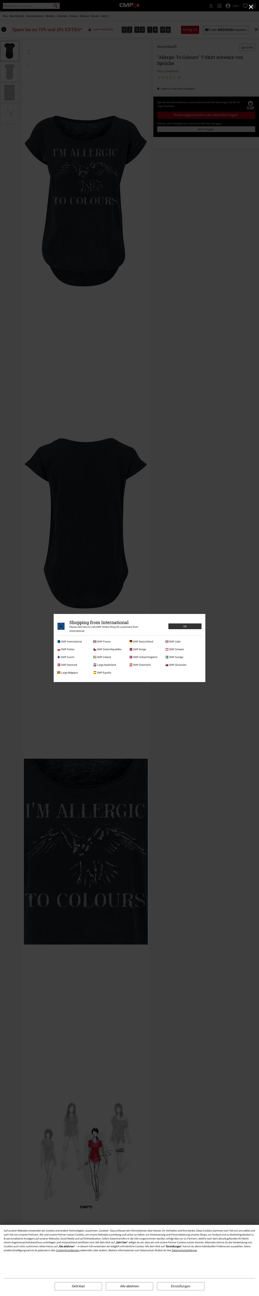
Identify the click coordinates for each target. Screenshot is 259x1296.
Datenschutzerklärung (184, 1250)
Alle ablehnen (129, 1286)
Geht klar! (78, 1286)
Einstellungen (180, 1286)
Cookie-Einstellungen (68, 1250)
